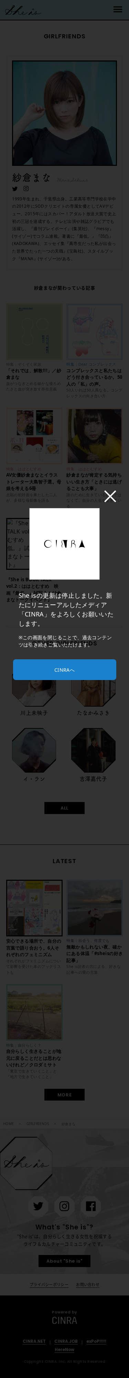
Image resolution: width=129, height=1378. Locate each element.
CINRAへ (64, 670)
